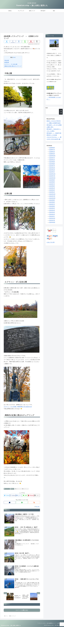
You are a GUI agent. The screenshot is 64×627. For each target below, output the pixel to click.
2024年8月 (52, 163)
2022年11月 (52, 196)
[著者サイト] (10, 502)
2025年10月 (52, 155)
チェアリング (7, 488)
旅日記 (13, 488)
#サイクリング (18, 488)
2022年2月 (52, 214)
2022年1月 (52, 216)
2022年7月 (52, 204)
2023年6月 (52, 186)
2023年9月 (52, 180)
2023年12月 (52, 174)
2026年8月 (52, 147)
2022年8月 (52, 202)
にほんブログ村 (50, 242)
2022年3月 (52, 212)
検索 (47, 107)
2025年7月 (52, 157)
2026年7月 (52, 149)
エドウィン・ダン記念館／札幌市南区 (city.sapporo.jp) (18, 406)
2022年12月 (52, 194)
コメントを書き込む (22, 610)
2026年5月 (52, 151)
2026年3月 (52, 153)
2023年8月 (52, 182)
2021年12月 (52, 218)
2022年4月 (52, 210)
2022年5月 (52, 208)
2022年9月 (52, 200)
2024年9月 (52, 161)
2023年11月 (52, 176)
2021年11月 (52, 220)
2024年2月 (52, 169)
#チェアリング (25, 488)
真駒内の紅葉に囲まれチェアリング (12, 66)
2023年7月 (52, 184)
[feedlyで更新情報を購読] (22, 502)
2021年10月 (52, 222)
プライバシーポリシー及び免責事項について (47, 623)
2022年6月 (52, 206)
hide (14, 57)
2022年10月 (52, 198)
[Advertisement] (32, 23)
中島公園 (6, 60)
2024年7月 (52, 165)
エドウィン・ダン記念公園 (10, 64)
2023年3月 (52, 190)
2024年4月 (52, 167)
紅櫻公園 (6, 62)
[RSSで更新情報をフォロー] (34, 502)
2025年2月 (52, 159)
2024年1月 (52, 171)
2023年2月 (52, 192)
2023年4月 (52, 188)
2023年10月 (52, 178)
